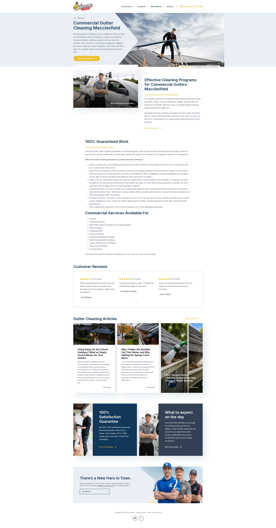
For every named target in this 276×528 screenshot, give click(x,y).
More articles (190, 319)
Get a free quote (151, 128)
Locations (141, 6)
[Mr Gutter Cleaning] (82, 10)
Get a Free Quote (106, 447)
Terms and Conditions (154, 512)
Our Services (126, 6)
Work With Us (156, 6)
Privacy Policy (141, 512)
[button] (139, 302)
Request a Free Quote (105, 485)
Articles (170, 6)
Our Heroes (86, 491)
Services (81, 18)
